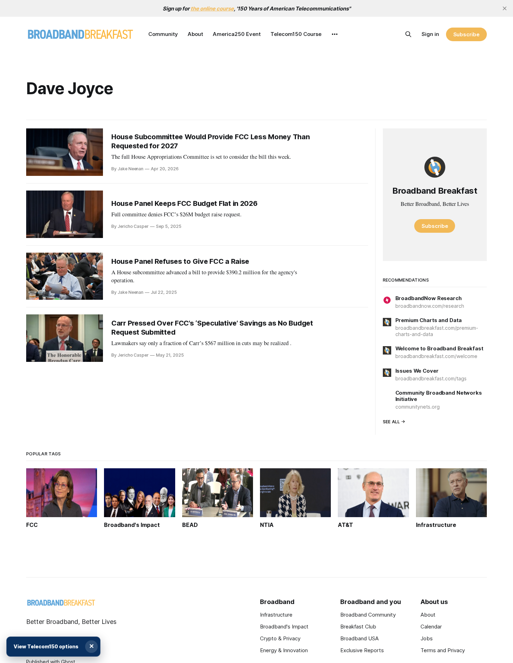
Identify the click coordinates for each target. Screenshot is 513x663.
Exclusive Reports (362, 650)
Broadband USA (359, 638)
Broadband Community (368, 614)
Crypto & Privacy (280, 638)
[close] (504, 8)
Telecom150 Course (295, 34)
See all (391, 421)
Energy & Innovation (284, 650)
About (195, 34)
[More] (334, 34)
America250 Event (237, 34)
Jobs (427, 638)
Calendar (431, 626)
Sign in (430, 34)
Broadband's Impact (284, 626)
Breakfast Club (358, 626)
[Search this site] (408, 34)
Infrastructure (276, 614)
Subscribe (466, 34)
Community (163, 34)
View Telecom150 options (46, 646)
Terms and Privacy (443, 650)
